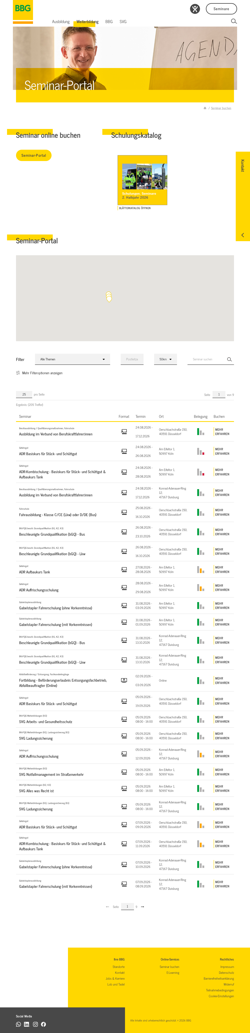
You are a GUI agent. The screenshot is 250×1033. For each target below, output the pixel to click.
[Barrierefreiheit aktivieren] (195, 9)
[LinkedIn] (27, 1024)
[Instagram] (35, 1024)
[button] (60, 21)
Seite (207, 394)
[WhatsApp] (18, 1024)
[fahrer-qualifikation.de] (205, 107)
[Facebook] (43, 1024)
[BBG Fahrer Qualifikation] (23, 12)
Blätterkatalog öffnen (135, 208)
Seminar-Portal (33, 155)
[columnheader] (66, 416)
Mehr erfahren (222, 431)
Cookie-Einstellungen (221, 996)
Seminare (221, 8)
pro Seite (39, 394)
